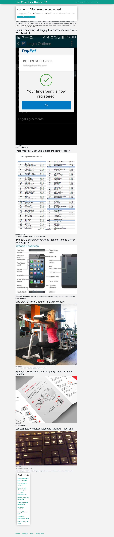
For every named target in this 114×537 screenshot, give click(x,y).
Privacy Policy (94, 2)
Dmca (87, 2)
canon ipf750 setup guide (23, 512)
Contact (77, 2)
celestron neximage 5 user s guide (23, 498)
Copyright (82, 2)
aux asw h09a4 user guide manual (26, 17)
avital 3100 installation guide (22, 493)
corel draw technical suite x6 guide (23, 503)
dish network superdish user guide (23, 517)
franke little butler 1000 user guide (22, 488)
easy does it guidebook (21, 508)
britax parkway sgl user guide (22, 484)
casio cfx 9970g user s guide (23, 522)
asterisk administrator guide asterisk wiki (23, 479)
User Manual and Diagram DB (31, 2)
